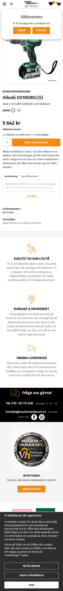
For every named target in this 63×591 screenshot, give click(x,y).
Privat (22, 30)
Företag (41, 30)
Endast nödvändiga (31, 575)
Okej (31, 584)
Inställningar (31, 565)
